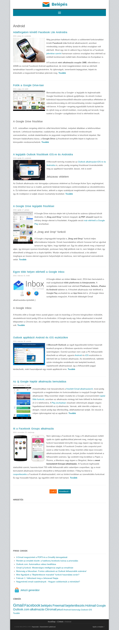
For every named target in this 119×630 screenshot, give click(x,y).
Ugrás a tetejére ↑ (98, 627)
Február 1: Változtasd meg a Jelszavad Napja (37, 578)
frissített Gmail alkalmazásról (79, 389)
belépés (46, 605)
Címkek (60, 622)
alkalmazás (37, 609)
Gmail (18, 605)
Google (101, 605)
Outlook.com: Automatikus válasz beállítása (36, 564)
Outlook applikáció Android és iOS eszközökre (40, 337)
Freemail (59, 605)
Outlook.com (21, 609)
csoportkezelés (20, 474)
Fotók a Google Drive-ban (28, 85)
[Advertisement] (59, 524)
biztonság (75, 609)
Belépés (59, 4)
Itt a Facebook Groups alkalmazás (33, 428)
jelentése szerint (53, 53)
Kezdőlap (51, 622)
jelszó (60, 609)
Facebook (32, 605)
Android (78, 355)
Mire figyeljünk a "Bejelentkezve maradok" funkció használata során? (47, 574)
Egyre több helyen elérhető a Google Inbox (38, 271)
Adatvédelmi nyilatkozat (48, 627)
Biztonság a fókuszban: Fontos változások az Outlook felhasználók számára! (51, 571)
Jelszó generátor (30, 590)
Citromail (50, 609)
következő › (64, 491)
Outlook (84, 609)
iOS (87, 355)
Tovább (16, 613)
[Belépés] (46, 6)
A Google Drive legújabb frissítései (33, 206)
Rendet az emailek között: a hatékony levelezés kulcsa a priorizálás (47, 561)
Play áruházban (59, 403)
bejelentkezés (75, 605)
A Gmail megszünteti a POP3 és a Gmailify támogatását (41, 557)
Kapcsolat (35, 627)
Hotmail (90, 605)
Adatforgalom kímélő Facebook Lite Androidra (40, 32)
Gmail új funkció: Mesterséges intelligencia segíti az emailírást (44, 568)
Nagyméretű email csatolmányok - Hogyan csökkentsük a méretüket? (48, 581)
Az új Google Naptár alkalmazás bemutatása (39, 381)
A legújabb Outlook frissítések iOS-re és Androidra (43, 154)
